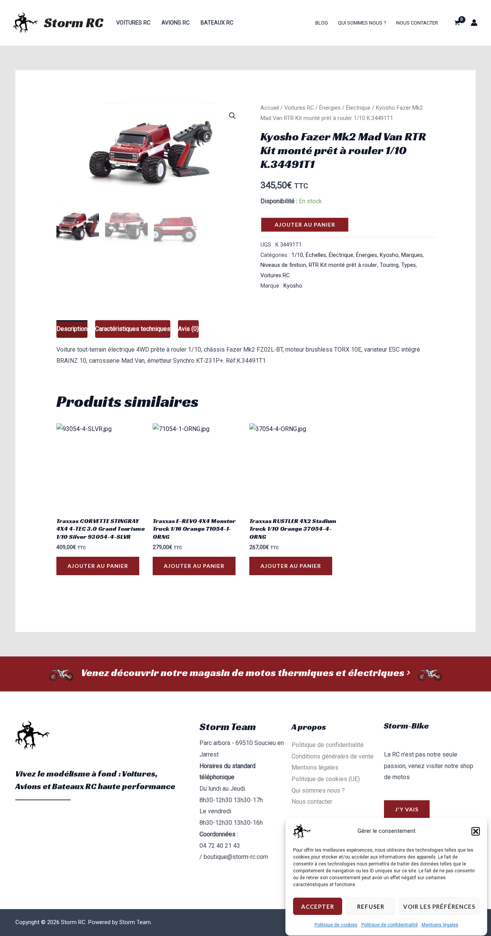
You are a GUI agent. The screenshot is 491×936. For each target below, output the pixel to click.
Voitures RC (133, 23)
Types (408, 265)
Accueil (269, 107)
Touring (389, 265)
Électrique (358, 107)
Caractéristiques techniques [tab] (132, 328)
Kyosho (389, 255)
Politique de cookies (336, 925)
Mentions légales (440, 925)
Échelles (316, 255)
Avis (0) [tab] (188, 328)
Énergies (330, 107)
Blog (321, 23)
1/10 (297, 255)
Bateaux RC (217, 23)
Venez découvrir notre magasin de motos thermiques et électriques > (245, 672)
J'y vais (407, 809)
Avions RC (175, 23)
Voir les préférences (439, 906)
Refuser (370, 906)
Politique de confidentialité (389, 925)
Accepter (317, 906)
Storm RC (73, 22)
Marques (412, 255)
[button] (475, 831)
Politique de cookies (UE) (326, 779)
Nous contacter (417, 23)
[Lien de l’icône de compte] (474, 22)
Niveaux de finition (283, 265)
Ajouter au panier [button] (98, 566)
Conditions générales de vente (333, 756)
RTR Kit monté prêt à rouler (343, 265)
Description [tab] (71, 328)
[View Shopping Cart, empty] (457, 22)
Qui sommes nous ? (362, 23)
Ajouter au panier (305, 224)
